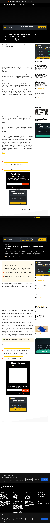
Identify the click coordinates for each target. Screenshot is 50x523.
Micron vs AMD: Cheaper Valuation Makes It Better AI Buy (41, 66)
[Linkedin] (38, 501)
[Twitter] (38, 497)
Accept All (45, 519)
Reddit (42, 503)
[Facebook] (29, 209)
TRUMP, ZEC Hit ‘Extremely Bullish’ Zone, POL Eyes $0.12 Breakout (41, 74)
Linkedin (42, 501)
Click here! (38, 1)
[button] (48, 4)
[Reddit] (38, 503)
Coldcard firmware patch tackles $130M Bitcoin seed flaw (41, 91)
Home (6, 32)
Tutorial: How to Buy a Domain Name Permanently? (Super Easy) (41, 119)
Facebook (42, 494)
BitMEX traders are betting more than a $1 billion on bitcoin (16, 161)
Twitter (42, 496)
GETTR (47, 503)
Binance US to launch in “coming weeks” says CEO (14, 164)
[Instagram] (38, 499)
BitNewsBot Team (9, 39)
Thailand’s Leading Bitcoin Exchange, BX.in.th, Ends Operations (16, 167)
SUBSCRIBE (25, 183)
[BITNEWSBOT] (6, 4)
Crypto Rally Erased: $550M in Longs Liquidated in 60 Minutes (41, 82)
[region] (25, 518)
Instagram (43, 499)
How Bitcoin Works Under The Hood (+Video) (13, 159)
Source (3, 152)
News (8, 32)
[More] (32, 209)
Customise (28, 519)
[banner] (25, 27)
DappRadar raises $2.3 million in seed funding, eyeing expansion (17, 169)
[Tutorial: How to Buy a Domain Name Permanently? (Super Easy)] (41, 112)
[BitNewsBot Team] (5, 39)
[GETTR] (44, 503)
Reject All (37, 519)
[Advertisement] (18, 57)
